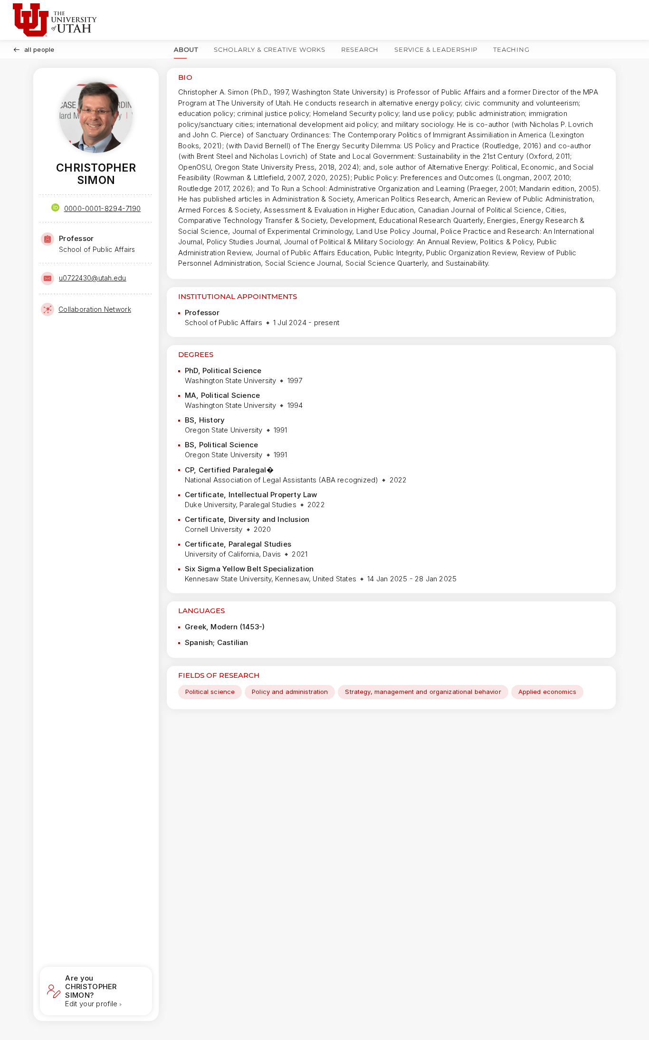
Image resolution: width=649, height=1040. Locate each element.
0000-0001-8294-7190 (102, 208)
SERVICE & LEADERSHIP (435, 49)
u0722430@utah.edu (92, 278)
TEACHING (511, 49)
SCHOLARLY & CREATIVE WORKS (269, 49)
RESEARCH (360, 49)
